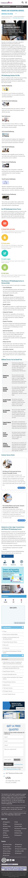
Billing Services (6, 685)
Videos (5, 824)
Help (17, 822)
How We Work (14, 809)
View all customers (18, 623)
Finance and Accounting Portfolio (10, 634)
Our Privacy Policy (18, 764)
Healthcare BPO (20, 851)
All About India (19, 833)
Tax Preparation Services (6, 411)
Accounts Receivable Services (5, 389)
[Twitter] (8, 861)
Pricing (4, 631)
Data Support (7, 846)
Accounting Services (5, 364)
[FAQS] (21, 561)
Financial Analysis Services (7, 423)
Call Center (6, 855)
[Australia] (5, 600)
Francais (12, 807)
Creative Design (8, 844)
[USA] (13, 600)
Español (17, 807)
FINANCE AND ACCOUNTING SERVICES (12, 10)
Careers (6, 828)
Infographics (18, 835)
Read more (20, 487)
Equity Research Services (8, 671)
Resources (20, 809)
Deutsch (21, 807)
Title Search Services (8, 688)
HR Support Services (7, 691)
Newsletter (6, 830)
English (8, 807)
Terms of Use (9, 803)
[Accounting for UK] (21, 600)
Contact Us (6, 837)
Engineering (19, 844)
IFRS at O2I (5, 645)
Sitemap (6, 835)
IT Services (18, 846)
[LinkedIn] (10, 860)
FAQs (5, 833)
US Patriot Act (6, 648)
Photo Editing (7, 851)
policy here (20, 869)
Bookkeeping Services (6, 376)
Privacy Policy (10, 814)
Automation (19, 853)
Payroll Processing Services (5, 434)
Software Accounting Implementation (6, 444)
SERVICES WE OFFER (7, 13)
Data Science (7, 853)
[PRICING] (5, 561)
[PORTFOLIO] (13, 561)
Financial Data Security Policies (10, 642)
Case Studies (5, 659)
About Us (8, 809)
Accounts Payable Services (7, 400)
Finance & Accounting (21, 848)
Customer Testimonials (21, 828)
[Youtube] (13, 860)
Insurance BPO (7, 848)
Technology (18, 830)
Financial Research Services (9, 682)
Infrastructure (19, 824)
